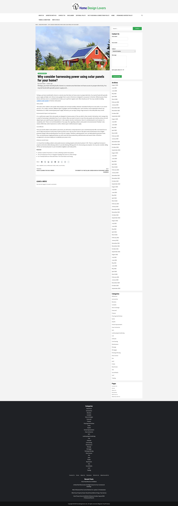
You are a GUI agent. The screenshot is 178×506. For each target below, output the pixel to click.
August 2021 (115, 254)
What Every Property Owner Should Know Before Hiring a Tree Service (89, 493)
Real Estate (115, 367)
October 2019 (115, 285)
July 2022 (114, 223)
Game (113, 319)
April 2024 (114, 164)
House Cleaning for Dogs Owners (45, 169)
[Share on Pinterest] (55, 162)
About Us (41, 15)
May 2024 (114, 161)
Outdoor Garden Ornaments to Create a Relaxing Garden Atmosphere (56, 152)
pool (113, 361)
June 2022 (114, 226)
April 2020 (114, 271)
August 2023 (115, 187)
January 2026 (115, 105)
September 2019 (116, 288)
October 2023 (115, 181)
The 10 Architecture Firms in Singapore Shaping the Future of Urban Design (57, 154)
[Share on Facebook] (41, 162)
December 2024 (116, 141)
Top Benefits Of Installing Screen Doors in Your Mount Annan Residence (92, 170)
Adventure (114, 296)
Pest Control (115, 355)
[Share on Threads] (65, 162)
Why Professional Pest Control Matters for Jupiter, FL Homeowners (89, 490)
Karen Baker (42, 83)
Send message (116, 76)
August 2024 (115, 153)
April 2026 (114, 96)
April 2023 (114, 198)
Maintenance (115, 344)
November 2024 (116, 144)
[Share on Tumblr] (61, 162)
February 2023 (115, 203)
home (57, 165)
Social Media (115, 372)
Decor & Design (115, 307)
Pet (113, 358)
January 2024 (115, 172)
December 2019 (116, 283)
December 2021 (116, 243)
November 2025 (116, 110)
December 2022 (116, 209)
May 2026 (114, 93)
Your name (114, 36)
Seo (113, 369)
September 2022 (116, 218)
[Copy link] (68, 162)
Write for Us (56, 20)
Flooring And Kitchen (117, 316)
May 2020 (114, 268)
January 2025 (115, 139)
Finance (114, 313)
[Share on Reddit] (58, 162)
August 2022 (115, 220)
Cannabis (114, 305)
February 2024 (115, 170)
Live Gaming (115, 341)
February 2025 (115, 136)
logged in (44, 184)
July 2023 (114, 189)
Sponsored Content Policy (124, 15)
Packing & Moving (116, 353)
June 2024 (114, 158)
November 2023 (116, 178)
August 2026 (115, 85)
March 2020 (114, 274)
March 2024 (114, 167)
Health (113, 321)
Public (113, 364)
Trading (114, 378)
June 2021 (114, 260)
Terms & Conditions (44, 20)
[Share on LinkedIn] (48, 162)
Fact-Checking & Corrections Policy (98, 15)
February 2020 (115, 277)
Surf (113, 375)
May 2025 (114, 127)
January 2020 (115, 280)
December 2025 (116, 108)
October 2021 (115, 249)
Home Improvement (42, 73)
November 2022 (116, 212)
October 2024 (115, 147)
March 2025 (114, 133)
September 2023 (116, 184)
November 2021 (116, 246)
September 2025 (116, 116)
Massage (114, 347)
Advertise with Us (51, 15)
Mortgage (114, 350)
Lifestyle (114, 338)
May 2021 (114, 263)
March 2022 (114, 235)
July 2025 (114, 122)
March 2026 (114, 99)
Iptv (113, 330)
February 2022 (115, 237)
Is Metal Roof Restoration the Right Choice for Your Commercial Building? (89, 485)
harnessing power (51, 165)
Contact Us (61, 15)
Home (113, 15)
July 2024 (114, 155)
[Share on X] (45, 162)
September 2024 (116, 150)
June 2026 (114, 91)
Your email (114, 42)
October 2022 (115, 215)
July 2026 (114, 88)
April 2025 (114, 130)
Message (114, 55)
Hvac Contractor (116, 327)
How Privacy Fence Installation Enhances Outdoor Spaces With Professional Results (89, 497)
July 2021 (114, 257)
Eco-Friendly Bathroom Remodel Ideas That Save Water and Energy (55, 156)
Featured (114, 310)
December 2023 (116, 175)
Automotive (115, 299)
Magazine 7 (100, 503)
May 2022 (114, 229)
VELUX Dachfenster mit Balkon (89, 481)
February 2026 (115, 102)
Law (113, 336)
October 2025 (115, 113)
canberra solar (43, 165)
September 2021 (116, 251)
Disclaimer (70, 15)
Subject (114, 48)
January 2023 (115, 206)
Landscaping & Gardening (118, 333)
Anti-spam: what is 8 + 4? (118, 69)
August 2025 (115, 119)
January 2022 (115, 240)
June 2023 (114, 192)
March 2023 (114, 201)
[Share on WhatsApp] (51, 162)
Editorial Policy (81, 15)
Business (114, 302)
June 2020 (114, 266)
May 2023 (114, 195)
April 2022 (114, 232)
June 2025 (114, 124)
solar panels (62, 165)
